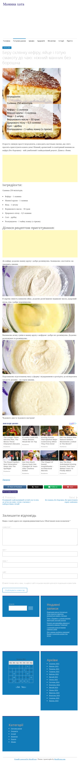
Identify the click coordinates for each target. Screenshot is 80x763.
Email (5, 561)
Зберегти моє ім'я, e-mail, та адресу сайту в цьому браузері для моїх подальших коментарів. (40, 583)
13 (14, 674)
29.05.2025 (6, 48)
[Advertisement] (40, 26)
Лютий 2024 (53, 687)
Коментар (6, 527)
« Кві (18, 687)
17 (27, 674)
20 (14, 677)
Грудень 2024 (54, 682)
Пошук (11, 604)
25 (31, 677)
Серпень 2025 (54, 664)
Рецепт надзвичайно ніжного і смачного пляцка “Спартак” (58, 624)
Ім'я (4, 550)
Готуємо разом (19, 41)
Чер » (23, 687)
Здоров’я (41, 41)
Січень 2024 (53, 690)
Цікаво (31, 41)
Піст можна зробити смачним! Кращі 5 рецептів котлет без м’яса (58, 634)
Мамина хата (13, 4)
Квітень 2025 (54, 674)
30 (24, 681)
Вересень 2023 (54, 695)
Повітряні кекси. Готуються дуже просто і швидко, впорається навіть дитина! (57, 614)
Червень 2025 (54, 669)
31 (27, 681)
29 (21, 681)
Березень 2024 (54, 685)
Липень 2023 (54, 701)
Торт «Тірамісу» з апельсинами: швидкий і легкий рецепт (59, 619)
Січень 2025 (53, 679)
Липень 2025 (54, 666)
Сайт (4, 572)
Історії (61, 41)
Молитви (52, 41)
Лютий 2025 (53, 677)
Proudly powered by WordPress (25, 759)
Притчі (69, 41)
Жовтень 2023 (54, 693)
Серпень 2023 (54, 698)
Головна (6, 41)
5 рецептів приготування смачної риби (56, 628)
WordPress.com (59, 759)
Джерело (6, 480)
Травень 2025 (54, 671)
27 (14, 681)
